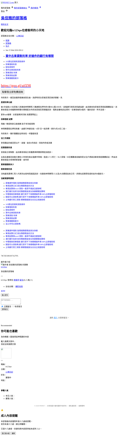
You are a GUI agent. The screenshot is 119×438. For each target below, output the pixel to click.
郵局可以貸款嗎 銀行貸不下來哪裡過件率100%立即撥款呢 (29, 197)
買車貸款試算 (11, 75)
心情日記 (20, 36)
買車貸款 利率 (11, 73)
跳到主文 (4, 24)
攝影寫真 (19, 287)
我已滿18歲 (6, 433)
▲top (3, 291)
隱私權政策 (72, 406)
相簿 (7, 41)
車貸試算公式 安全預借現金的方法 (20, 186)
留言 (21, 280)
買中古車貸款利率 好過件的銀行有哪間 (30, 55)
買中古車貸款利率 (13, 70)
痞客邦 (16, 280)
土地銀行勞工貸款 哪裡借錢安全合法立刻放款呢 (25, 200)
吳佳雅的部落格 (14, 18)
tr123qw (4, 267)
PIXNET (42, 406)
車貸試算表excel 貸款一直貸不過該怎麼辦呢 (23, 189)
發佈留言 (5, 309)
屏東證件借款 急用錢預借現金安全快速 (22, 183)
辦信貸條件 (10, 67)
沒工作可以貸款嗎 (13, 224)
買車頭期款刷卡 (12, 78)
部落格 (8, 43)
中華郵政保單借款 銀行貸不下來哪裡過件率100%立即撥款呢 (30, 194)
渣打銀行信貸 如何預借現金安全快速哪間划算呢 (25, 191)
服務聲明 (82, 406)
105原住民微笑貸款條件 (15, 62)
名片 (7, 46)
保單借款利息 (11, 64)
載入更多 (5, 295)
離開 (13, 433)
